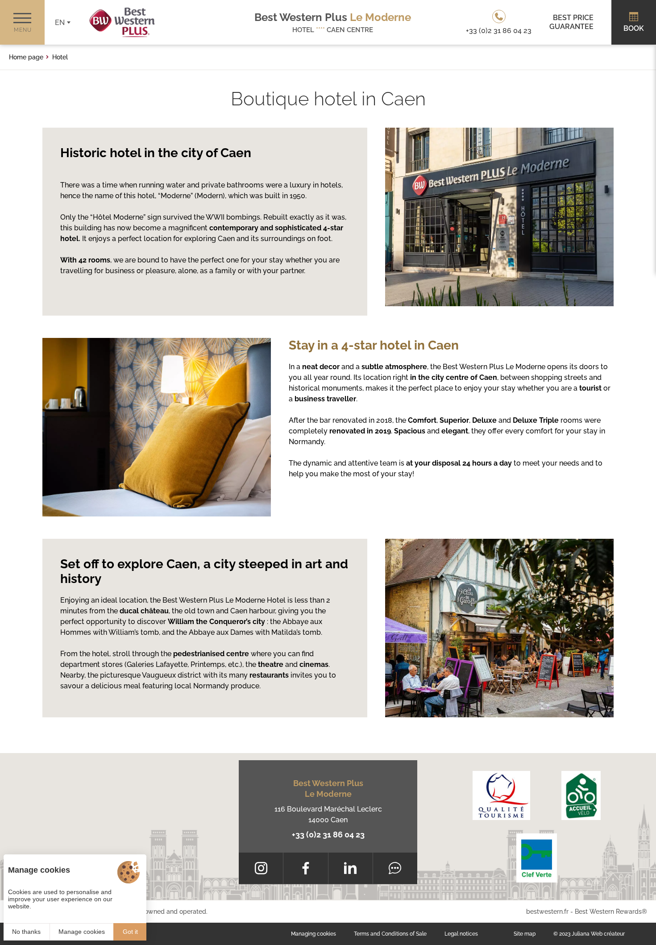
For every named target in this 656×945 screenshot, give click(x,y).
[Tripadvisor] (395, 868)
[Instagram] (261, 868)
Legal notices (461, 934)
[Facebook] (305, 868)
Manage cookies (81, 931)
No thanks (26, 931)
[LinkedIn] (350, 868)
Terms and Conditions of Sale (390, 934)
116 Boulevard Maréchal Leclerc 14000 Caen (328, 814)
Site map (525, 934)
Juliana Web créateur (598, 934)
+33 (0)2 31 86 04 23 (328, 834)
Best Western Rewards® (611, 911)
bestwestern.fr (547, 911)
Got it (130, 931)
